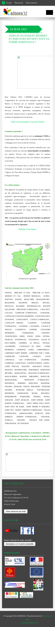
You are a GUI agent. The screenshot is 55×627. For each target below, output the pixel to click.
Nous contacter (31, 3)
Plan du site (19, 3)
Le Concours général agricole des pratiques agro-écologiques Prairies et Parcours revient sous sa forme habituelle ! (29, 35)
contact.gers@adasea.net (29, 623)
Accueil (9, 3)
